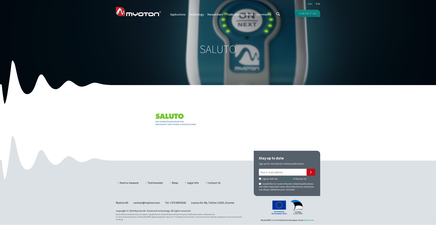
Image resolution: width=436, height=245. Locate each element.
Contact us (307, 13)
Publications (234, 14)
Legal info (193, 182)
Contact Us (214, 182)
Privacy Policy (285, 178)
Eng (310, 4)
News (175, 182)
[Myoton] (138, 11)
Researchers (215, 14)
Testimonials (155, 182)
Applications (178, 14)
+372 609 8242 (178, 202)
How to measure (129, 182)
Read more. (309, 220)
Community (263, 14)
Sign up (311, 172)
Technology (196, 14)
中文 (318, 4)
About (249, 14)
